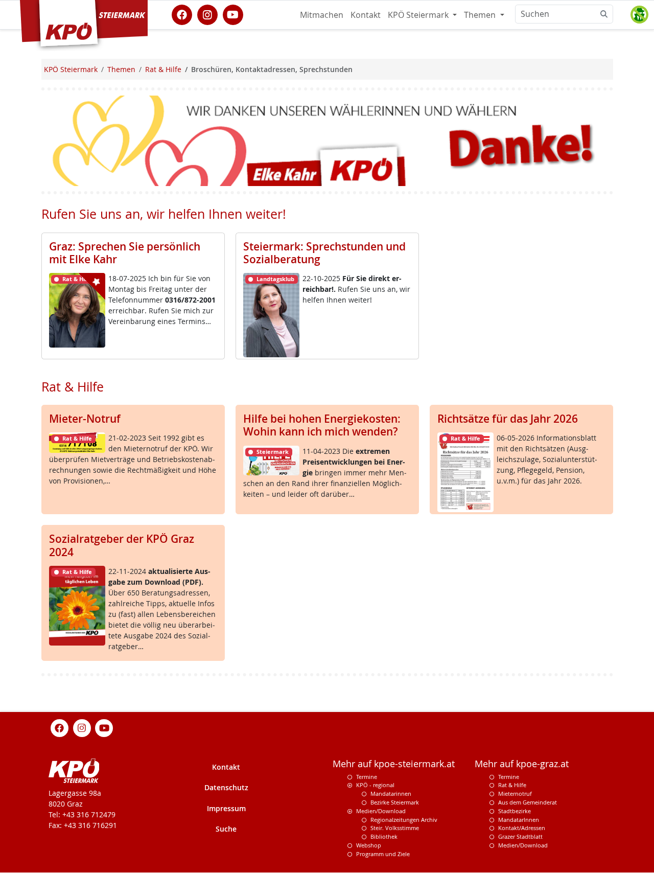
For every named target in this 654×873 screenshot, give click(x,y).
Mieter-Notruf (85, 418)
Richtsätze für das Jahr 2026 (507, 418)
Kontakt (366, 14)
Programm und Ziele (383, 854)
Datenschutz (226, 788)
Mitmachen (321, 14)
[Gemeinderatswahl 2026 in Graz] (327, 140)
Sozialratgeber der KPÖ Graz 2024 (121, 545)
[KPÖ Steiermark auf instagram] (207, 13)
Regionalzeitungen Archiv (403, 819)
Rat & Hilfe (512, 785)
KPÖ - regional (375, 785)
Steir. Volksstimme (394, 828)
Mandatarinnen (390, 794)
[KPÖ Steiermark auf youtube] (233, 13)
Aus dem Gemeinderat (527, 803)
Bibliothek (384, 837)
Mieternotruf (515, 794)
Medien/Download (381, 811)
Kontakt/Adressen (521, 828)
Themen (481, 14)
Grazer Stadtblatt (520, 837)
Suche (226, 829)
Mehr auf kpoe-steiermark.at (394, 764)
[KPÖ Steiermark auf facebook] (182, 13)
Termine (366, 776)
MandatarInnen (518, 819)
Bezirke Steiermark (394, 803)
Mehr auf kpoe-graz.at (522, 764)
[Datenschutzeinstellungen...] (639, 15)
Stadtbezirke (514, 811)
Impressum (226, 809)
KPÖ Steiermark (419, 14)
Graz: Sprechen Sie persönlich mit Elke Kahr (124, 252)
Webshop (368, 845)
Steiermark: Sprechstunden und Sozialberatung (324, 252)
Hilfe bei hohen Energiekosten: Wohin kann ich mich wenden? (322, 425)
